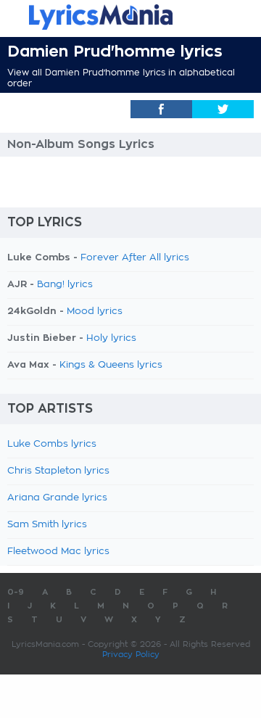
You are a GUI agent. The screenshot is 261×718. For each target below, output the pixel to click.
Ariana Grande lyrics (57, 498)
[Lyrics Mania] (130, 17)
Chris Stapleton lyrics (58, 471)
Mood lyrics (95, 311)
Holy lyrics (111, 338)
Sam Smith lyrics (47, 524)
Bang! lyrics (65, 284)
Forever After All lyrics (134, 258)
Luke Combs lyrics (51, 444)
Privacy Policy (131, 655)
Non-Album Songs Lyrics (80, 144)
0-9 (15, 592)
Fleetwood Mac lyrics (58, 551)
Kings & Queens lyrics (110, 365)
